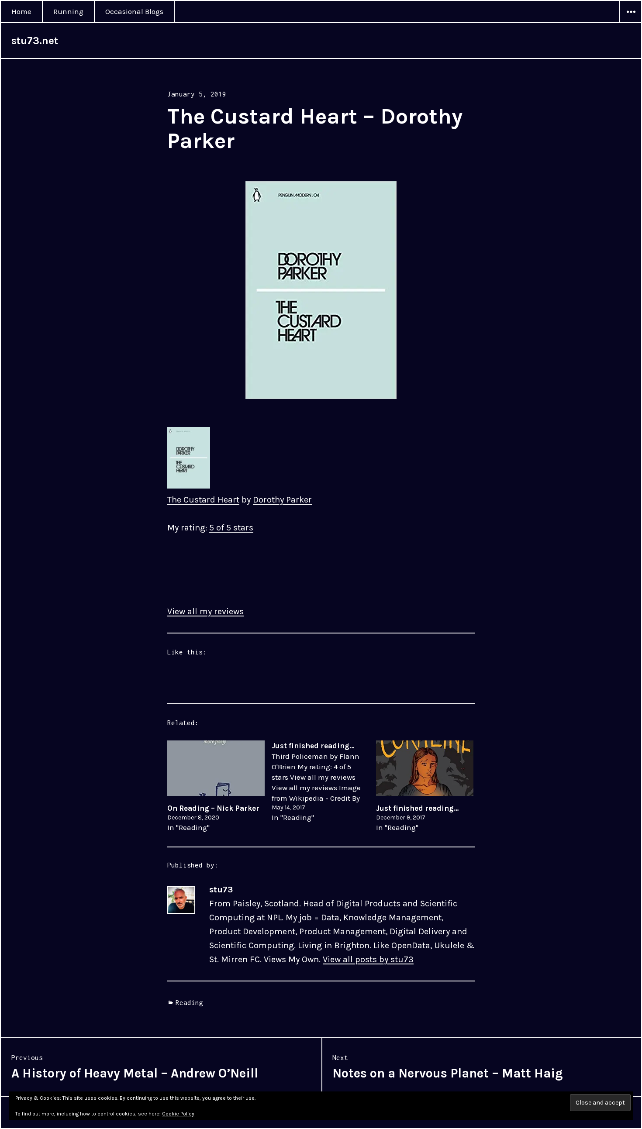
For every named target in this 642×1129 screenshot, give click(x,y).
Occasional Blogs (134, 11)
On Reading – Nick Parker (213, 808)
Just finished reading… (417, 808)
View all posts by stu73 (368, 959)
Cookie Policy (178, 1114)
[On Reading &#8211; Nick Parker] (216, 768)
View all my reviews (205, 611)
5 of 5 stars (231, 528)
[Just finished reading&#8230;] (324, 781)
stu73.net (34, 40)
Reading (189, 1002)
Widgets (630, 22)
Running (68, 11)
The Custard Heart (203, 500)
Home (21, 11)
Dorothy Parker (282, 500)
